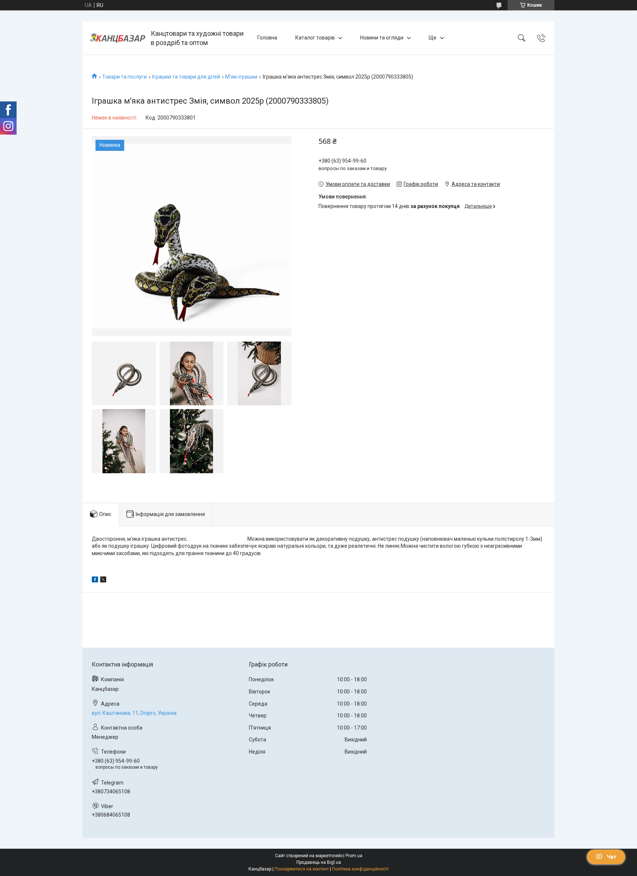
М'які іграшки (241, 77)
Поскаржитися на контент (302, 869)
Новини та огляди (381, 38)
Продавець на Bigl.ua (318, 862)
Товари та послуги (124, 77)
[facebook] (95, 581)
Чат (611, 857)
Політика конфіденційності (360, 869)
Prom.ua (353, 855)
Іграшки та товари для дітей (186, 77)
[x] (103, 581)
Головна (267, 38)
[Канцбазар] (117, 38)
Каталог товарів (315, 38)
